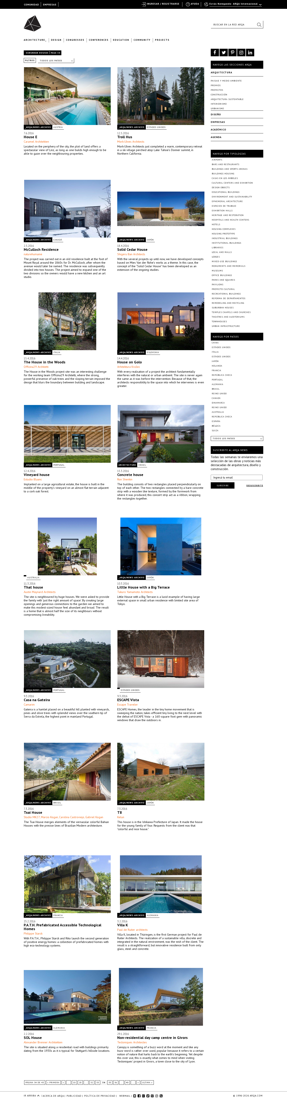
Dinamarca (218, 402)
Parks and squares (223, 280)
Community (142, 39)
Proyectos (217, 90)
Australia (33, 577)
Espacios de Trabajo (224, 206)
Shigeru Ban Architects (131, 254)
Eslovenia (153, 352)
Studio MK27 (32, 817)
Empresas (218, 122)
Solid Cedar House (132, 249)
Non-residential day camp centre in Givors (152, 1037)
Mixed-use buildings (224, 261)
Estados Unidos (156, 127)
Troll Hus (124, 136)
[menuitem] (233, 5)
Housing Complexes (224, 229)
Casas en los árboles (225, 178)
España (216, 421)
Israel (142, 465)
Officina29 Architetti (36, 367)
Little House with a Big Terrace (143, 587)
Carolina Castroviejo (71, 817)
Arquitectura (221, 72)
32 (92, 1082)
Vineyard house (37, 474)
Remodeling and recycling (228, 303)
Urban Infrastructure (226, 326)
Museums (217, 270)
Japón (150, 239)
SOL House (33, 1037)
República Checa (222, 375)
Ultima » (147, 1082)
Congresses (75, 39)
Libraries (217, 247)
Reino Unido (219, 393)
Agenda (216, 137)
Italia (56, 352)
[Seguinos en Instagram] (241, 52)
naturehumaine (33, 254)
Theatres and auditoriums (228, 317)
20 (80, 1082)
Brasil (57, 802)
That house (33, 587)
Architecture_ (35, 39)
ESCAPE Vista (128, 699)
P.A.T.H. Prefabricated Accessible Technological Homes (62, 927)
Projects (162, 39)
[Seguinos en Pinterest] (232, 52)
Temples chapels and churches (231, 312)
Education (121, 39)
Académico (218, 129)
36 (116, 1082)
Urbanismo (217, 108)
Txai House (33, 812)
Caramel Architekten (36, 141)
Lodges (216, 256)
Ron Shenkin (124, 479)
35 (110, 1082)
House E (30, 136)
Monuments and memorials (228, 266)
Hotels (216, 224)
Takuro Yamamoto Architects (135, 592)
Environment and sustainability (232, 196)
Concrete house (130, 474)
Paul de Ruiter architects (132, 930)
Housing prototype (223, 233)
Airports (217, 159)
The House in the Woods (44, 362)
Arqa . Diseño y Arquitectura (34, 21)
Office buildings (222, 275)
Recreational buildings (226, 293)
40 (127, 1082)
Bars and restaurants (225, 164)
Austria (58, 127)
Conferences (99, 39)
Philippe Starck (33, 933)
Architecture (127, 465)
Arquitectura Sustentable (227, 99)
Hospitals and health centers (230, 219)
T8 (119, 812)
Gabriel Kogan (94, 817)
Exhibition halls (222, 210)
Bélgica (216, 426)
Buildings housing (223, 173)
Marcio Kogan (49, 817)
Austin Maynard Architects (40, 592)
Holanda (217, 365)
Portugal (59, 465)
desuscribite (254, 485)
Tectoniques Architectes (132, 1042)
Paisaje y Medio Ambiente (226, 80)
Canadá (57, 239)
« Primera (53, 1082)
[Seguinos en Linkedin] (250, 52)
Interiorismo (219, 104)
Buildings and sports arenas (230, 169)
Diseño (216, 114)
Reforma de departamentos (228, 298)
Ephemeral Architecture (227, 201)
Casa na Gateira (37, 699)
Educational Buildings (226, 192)
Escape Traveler (127, 704)
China (215, 342)
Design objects (221, 187)
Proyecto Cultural (223, 289)
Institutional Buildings (226, 243)
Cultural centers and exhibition (232, 182)
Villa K (122, 925)
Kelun (120, 817)
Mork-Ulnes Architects (130, 141)
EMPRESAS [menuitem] (50, 4)
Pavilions (217, 284)
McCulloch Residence (41, 249)
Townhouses (219, 321)
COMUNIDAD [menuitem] (31, 4)
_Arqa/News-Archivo (38, 127)
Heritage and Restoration (228, 215)
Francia (58, 915)
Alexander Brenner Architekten (43, 1042)
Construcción (219, 94)
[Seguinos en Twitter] (224, 52)
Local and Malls (222, 252)
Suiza (215, 430)
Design (56, 39)
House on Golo (129, 362)
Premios (216, 85)
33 (97, 1082)
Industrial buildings (225, 238)
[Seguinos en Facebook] (215, 52)
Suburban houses (37, 52)
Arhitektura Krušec (128, 367)
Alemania (152, 915)
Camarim (29, 704)
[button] (259, 24)
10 (74, 1082)
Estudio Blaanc (33, 479)
